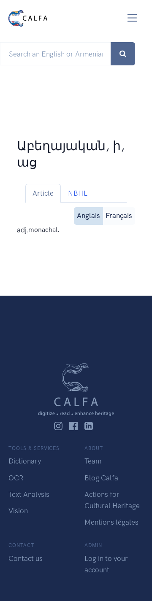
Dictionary (24, 461)
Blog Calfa (101, 478)
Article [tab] (43, 193)
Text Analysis (28, 494)
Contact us (25, 558)
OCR (15, 478)
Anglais (88, 215)
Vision (18, 511)
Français (119, 215)
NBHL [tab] (77, 193)
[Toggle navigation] (132, 18)
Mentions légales (111, 522)
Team (92, 461)
